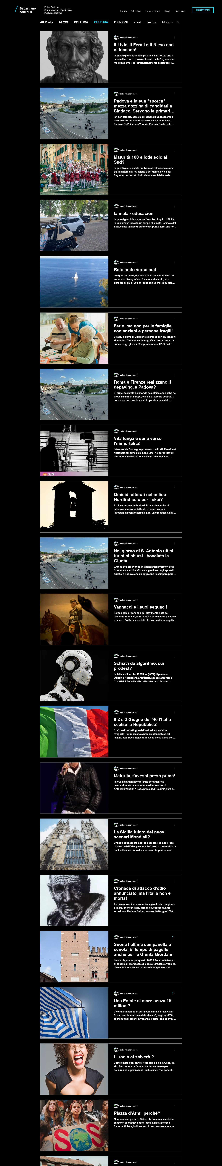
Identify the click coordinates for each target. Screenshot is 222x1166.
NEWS (63, 22)
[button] (178, 22)
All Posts (46, 22)
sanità (151, 22)
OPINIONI (121, 22)
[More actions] (176, 37)
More (165, 22)
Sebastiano (28, 8)
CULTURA (101, 22)
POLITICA (81, 22)
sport (137, 22)
